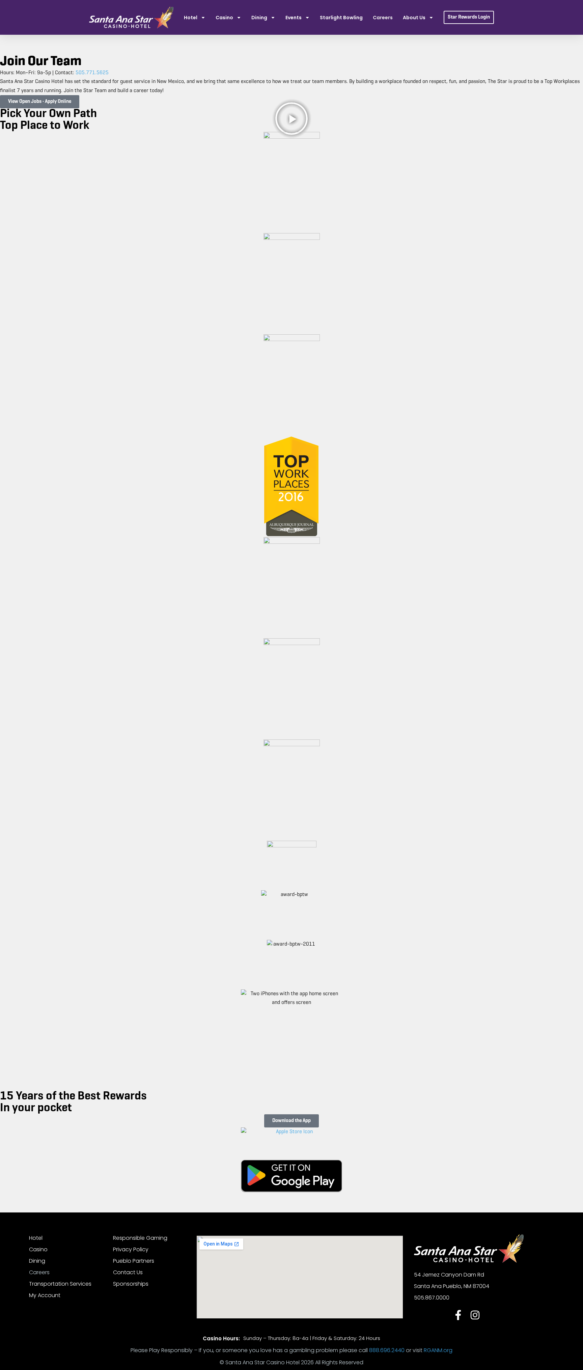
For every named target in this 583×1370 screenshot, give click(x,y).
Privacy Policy (130, 1249)
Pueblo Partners (133, 1261)
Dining (259, 17)
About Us (414, 17)
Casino (224, 17)
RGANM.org (438, 1350)
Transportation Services (60, 1284)
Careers (383, 17)
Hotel (190, 17)
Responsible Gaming (140, 1238)
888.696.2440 (387, 1350)
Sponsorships (130, 1284)
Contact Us (128, 1272)
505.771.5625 (92, 73)
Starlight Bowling (341, 17)
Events (293, 17)
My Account (44, 1295)
